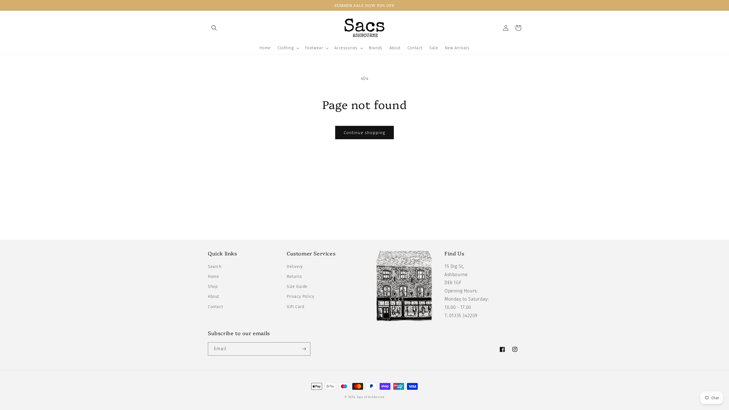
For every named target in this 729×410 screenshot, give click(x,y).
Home (213, 276)
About (213, 296)
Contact (215, 306)
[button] (214, 28)
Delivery (295, 266)
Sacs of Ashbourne (370, 397)
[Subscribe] (304, 349)
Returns (294, 276)
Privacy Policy (300, 296)
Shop (213, 286)
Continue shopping (364, 132)
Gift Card (295, 306)
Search (215, 266)
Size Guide (297, 286)
